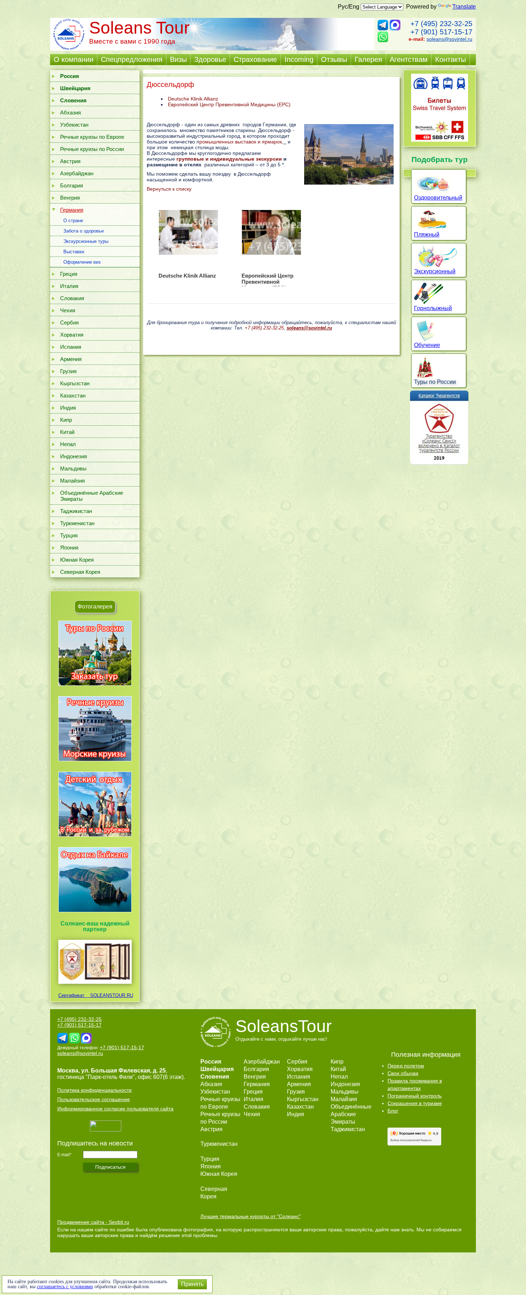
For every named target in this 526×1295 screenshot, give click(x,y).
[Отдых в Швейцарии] (95, 912)
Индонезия (73, 456)
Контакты (450, 59)
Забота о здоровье (83, 231)
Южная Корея (77, 560)
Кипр (66, 420)
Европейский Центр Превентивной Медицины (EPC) (229, 104)
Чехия (67, 310)
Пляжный (426, 234)
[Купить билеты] (439, 140)
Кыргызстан (74, 383)
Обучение (427, 345)
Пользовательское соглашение (93, 1099)
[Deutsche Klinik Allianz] (188, 232)
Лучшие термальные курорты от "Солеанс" (250, 1216)
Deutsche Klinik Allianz (193, 99)
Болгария (71, 185)
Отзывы (334, 59)
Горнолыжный (433, 308)
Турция (69, 535)
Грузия (68, 371)
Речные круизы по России (92, 149)
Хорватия (71, 335)
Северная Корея (80, 572)
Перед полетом (406, 1066)
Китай (67, 432)
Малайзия (72, 481)
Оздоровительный (438, 198)
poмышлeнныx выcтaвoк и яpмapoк (240, 142)
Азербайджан (76, 173)
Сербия (69, 322)
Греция (68, 274)
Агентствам (409, 59)
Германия (71, 210)
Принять (192, 1284)
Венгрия (70, 198)
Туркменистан (77, 523)
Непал (68, 444)
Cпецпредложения (131, 59)
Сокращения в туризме (415, 1103)
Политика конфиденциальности (94, 1090)
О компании (73, 59)
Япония (69, 547)
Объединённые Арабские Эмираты (91, 496)
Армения (71, 359)
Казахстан (73, 395)
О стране (73, 220)
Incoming (298, 59)
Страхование (255, 59)
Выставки (73, 251)
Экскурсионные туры (85, 241)
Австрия (70, 161)
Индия (68, 408)
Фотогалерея (95, 606)
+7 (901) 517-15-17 (441, 32)
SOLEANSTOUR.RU (109, 995)
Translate (464, 7)
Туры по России (435, 382)
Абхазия (70, 112)
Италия (69, 286)
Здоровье (210, 59)
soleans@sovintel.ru (449, 39)
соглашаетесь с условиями (65, 1286)
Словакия (72, 298)
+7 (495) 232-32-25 (441, 24)
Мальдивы (73, 468)
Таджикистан (76, 511)
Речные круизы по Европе (92, 137)
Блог (393, 1111)
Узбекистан (74, 125)
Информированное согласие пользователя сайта (115, 1108)
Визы (178, 59)
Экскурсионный (435, 271)
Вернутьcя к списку (169, 189)
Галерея (368, 59)
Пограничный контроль (415, 1096)
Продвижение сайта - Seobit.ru (93, 1222)
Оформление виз (82, 262)
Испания (70, 347)
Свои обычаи (403, 1073)
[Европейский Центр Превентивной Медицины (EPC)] (271, 232)
